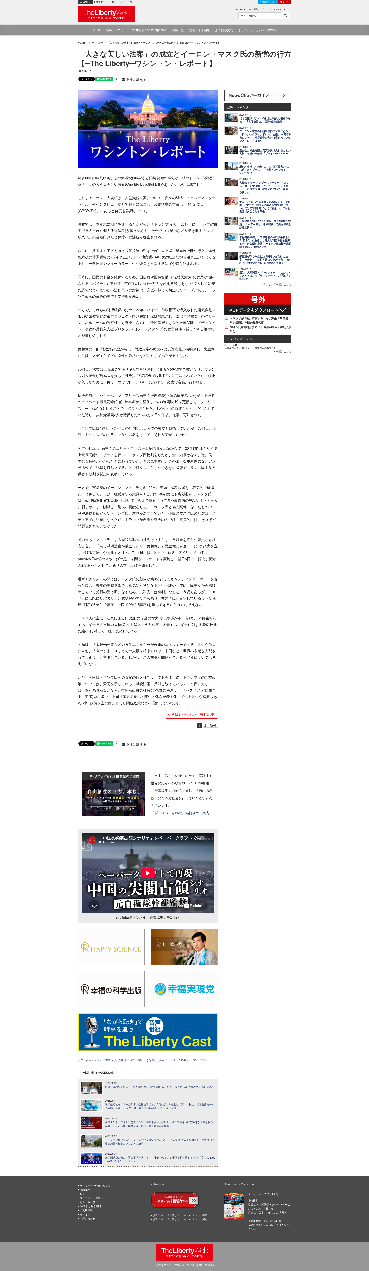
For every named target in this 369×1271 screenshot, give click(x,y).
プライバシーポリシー (92, 1198)
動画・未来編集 (199, 30)
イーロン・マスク (197, 1060)
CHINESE (113, 2)
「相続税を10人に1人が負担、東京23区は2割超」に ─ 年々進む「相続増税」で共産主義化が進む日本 (265, 224)
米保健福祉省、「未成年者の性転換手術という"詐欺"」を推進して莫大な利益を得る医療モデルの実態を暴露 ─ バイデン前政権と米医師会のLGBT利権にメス (159, 1106)
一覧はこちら (283, 351)
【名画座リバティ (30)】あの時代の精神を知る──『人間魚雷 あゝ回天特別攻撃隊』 (264, 120)
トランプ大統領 (133, 1060)
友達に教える (135, 79)
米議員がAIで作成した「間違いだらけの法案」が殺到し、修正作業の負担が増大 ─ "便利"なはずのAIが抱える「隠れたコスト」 (264, 260)
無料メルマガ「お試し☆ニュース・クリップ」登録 (180, 1215)
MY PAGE (241, 9)
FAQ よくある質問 (90, 1206)
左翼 (107, 1060)
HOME (96, 30)
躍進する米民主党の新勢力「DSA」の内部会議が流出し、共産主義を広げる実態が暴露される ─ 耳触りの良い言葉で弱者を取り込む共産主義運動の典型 (160, 1123)
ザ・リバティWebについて (275, 9)
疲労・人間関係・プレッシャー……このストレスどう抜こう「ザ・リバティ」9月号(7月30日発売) (265, 276)
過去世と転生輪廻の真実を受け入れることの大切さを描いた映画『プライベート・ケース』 (265, 154)
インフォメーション (241, 338)
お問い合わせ (87, 1218)
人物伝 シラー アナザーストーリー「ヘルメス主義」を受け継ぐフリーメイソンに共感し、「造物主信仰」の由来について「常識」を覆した (265, 187)
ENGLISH (99, 2)
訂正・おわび (87, 1202)
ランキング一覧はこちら (276, 284)
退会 (82, 1193)
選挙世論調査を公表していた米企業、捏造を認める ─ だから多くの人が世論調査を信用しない (159, 1086)
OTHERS (126, 2)
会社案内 (85, 1214)
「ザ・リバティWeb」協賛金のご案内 (180, 812)
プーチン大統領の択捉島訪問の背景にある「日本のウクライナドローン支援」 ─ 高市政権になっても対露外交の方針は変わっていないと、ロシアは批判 (265, 136)
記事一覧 (178, 30)
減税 (120, 1060)
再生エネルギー (95, 1060)
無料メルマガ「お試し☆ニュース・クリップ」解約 (180, 1219)
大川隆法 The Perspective (149, 30)
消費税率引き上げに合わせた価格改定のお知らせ (250, 348)
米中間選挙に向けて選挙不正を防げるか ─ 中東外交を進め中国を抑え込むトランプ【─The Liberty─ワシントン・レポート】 (160, 1159)
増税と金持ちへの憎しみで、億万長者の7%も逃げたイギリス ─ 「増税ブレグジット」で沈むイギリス (265, 170)
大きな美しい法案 (154, 1060)
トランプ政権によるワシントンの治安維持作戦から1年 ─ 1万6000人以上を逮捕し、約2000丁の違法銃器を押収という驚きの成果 (160, 1141)
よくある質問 (224, 30)
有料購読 (254, 9)
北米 (100, 42)
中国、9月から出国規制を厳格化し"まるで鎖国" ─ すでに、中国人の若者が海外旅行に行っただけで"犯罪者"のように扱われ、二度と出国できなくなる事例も (264, 206)
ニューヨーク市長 (175, 1060)
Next (213, 725)
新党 (114, 1060)
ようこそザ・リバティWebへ (257, 30)
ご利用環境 (86, 1210)
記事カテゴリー (116, 30)
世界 (91, 42)
